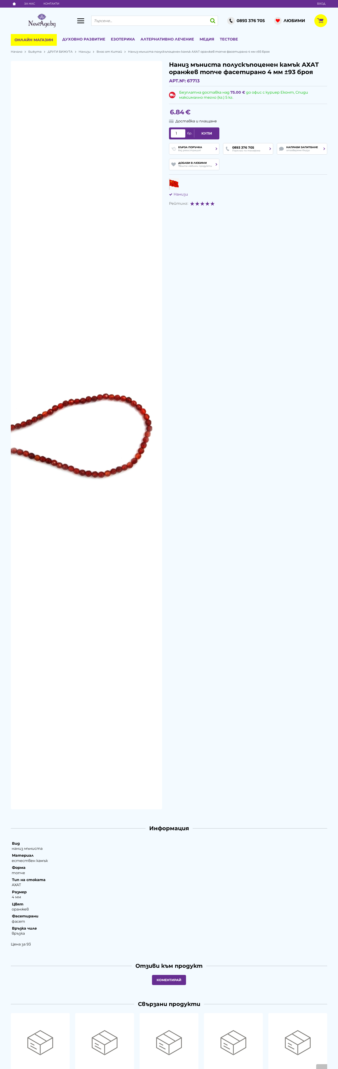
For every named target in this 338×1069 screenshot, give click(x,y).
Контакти (51, 3)
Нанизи (85, 51)
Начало (16, 51)
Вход (321, 3)
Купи (206, 133)
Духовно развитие (83, 39)
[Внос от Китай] (174, 184)
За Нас (29, 3)
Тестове (229, 39)
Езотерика (123, 39)
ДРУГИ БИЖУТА (60, 51)
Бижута (35, 51)
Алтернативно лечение (167, 39)
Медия (207, 39)
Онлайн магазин (33, 40)
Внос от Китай (109, 51)
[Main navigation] (81, 21)
